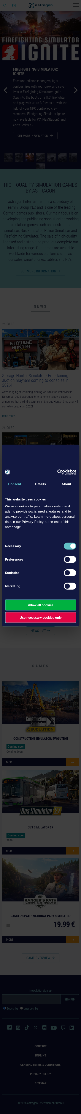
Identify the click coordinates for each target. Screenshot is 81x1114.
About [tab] (66, 484)
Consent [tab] (14, 484)
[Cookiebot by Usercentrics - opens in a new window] (57, 472)
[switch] (70, 559)
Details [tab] (40, 484)
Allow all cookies (40, 605)
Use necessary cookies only (41, 617)
